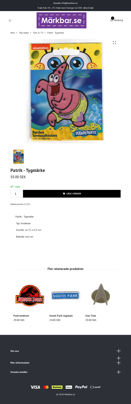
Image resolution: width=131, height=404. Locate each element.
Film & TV (38, 32)
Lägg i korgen (73, 193)
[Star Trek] (101, 295)
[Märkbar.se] (62, 20)
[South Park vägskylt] (65, 295)
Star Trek (90, 315)
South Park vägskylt (61, 315)
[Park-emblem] (29, 295)
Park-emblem (21, 315)
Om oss (14, 351)
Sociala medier (18, 372)
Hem (12, 32)
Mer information (19, 362)
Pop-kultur (24, 32)
